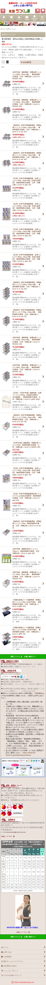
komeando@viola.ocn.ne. (16, 832)
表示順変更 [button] (27, 62)
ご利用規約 (38, 693)
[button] (3, 11)
